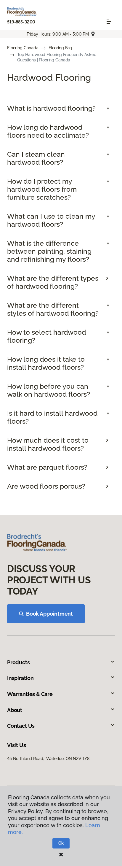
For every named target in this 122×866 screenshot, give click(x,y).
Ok (61, 843)
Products (18, 662)
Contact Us (21, 726)
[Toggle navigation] (109, 22)
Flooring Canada (22, 47)
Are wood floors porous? (46, 486)
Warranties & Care (30, 694)
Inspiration (20, 678)
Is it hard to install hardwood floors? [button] (52, 417)
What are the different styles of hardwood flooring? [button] (53, 309)
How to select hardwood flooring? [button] (46, 336)
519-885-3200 (21, 22)
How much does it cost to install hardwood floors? (48, 444)
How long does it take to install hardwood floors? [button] (46, 363)
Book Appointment (49, 614)
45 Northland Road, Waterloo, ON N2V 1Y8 (48, 758)
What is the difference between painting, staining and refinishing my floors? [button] (49, 251)
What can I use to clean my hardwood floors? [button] (51, 220)
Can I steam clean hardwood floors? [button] (36, 158)
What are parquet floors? (47, 467)
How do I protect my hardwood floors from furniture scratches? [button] (42, 189)
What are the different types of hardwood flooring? (52, 282)
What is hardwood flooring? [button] (51, 108)
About (14, 710)
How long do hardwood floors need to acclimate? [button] (48, 131)
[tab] (61, 108)
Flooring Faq (60, 47)
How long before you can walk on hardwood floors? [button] (48, 390)
